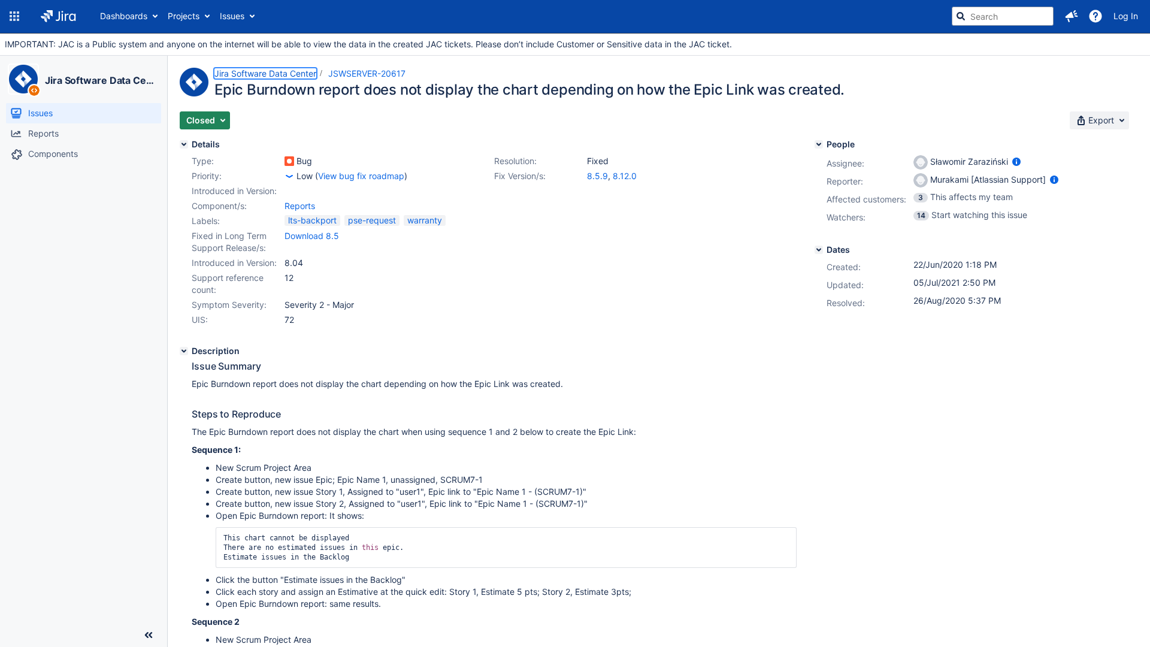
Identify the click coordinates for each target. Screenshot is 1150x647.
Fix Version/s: (520, 176)
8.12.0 (625, 176)
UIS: (200, 320)
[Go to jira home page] (58, 16)
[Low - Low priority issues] (289, 176)
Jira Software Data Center (101, 80)
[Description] (184, 351)
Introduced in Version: (234, 263)
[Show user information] (1016, 161)
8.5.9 (597, 176)
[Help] (1095, 16)
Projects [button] (183, 16)
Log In (1125, 16)
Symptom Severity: (229, 305)
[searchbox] (1003, 16)
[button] (14, 16)
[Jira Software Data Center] (23, 79)
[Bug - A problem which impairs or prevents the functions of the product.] (289, 161)
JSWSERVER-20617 (366, 73)
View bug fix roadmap (361, 176)
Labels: (206, 221)
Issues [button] (232, 16)
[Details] (184, 144)
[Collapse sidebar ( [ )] (148, 635)
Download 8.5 (312, 236)
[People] (819, 144)
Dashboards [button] (123, 16)
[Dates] (819, 250)
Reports (300, 206)
